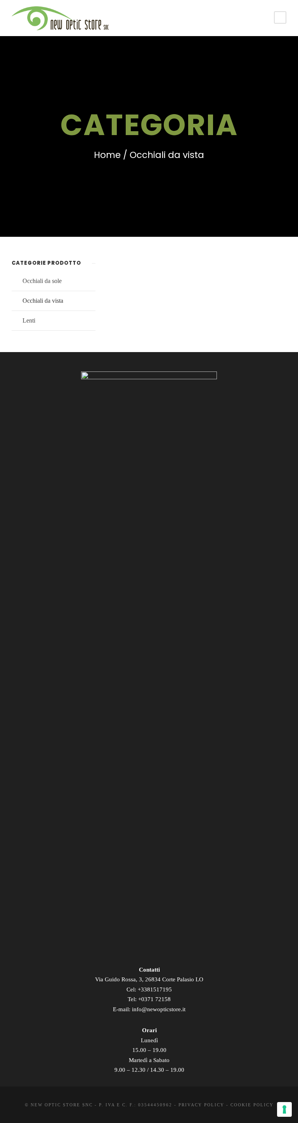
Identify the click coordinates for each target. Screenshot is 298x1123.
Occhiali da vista (43, 300)
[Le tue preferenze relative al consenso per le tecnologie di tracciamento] (284, 1109)
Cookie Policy (252, 1104)
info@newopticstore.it (158, 1009)
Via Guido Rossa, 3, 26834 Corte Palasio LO (149, 979)
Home (107, 155)
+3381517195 (155, 989)
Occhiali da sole (42, 281)
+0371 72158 (154, 999)
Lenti (29, 320)
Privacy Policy (201, 1104)
